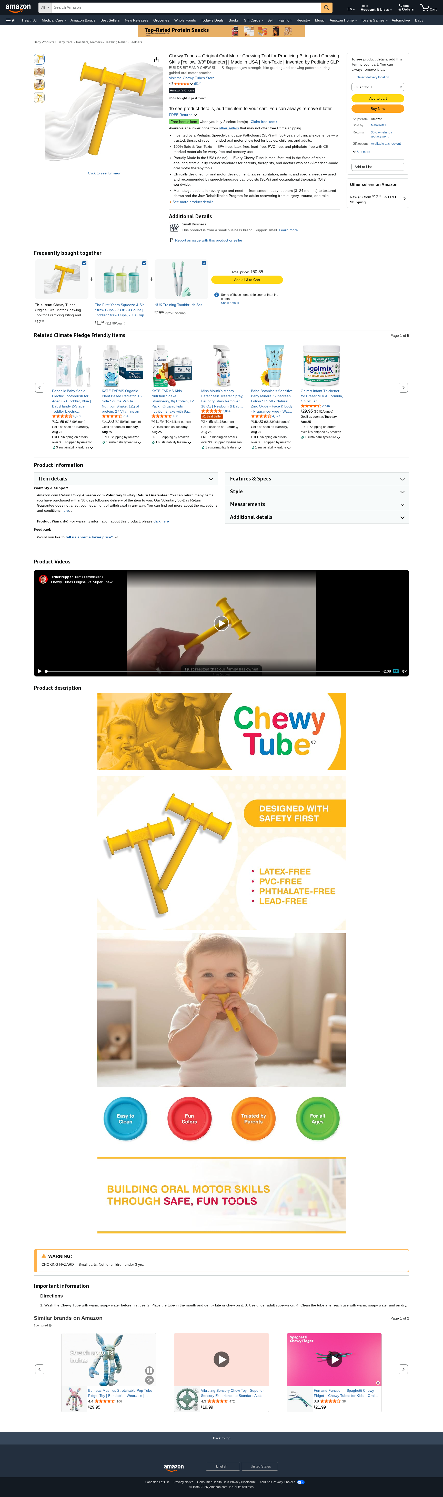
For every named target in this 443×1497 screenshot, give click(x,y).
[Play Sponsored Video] (221, 1359)
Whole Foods (185, 20)
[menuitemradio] (396, 671)
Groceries (161, 20)
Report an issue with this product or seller (208, 240)
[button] (11, 20)
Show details (230, 303)
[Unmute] (404, 671)
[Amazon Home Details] (356, 20)
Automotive (401, 20)
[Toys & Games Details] (387, 20)
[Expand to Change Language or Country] (354, 9)
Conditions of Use (157, 1482)
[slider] (212, 671)
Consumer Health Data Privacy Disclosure (226, 1482)
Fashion (284, 20)
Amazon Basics (83, 20)
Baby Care (65, 42)
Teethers (136, 42)
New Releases (136, 20)
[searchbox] (186, 8)
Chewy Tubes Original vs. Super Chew (82, 582)
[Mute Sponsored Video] (149, 1380)
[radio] (39, 59)
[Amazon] (18, 7)
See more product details (193, 202)
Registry (303, 20)
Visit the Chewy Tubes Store (192, 78)
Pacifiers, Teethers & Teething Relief (101, 42)
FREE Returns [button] (181, 115)
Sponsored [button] (41, 1325)
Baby (419, 20)
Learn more (288, 230)
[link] (121, 279)
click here (161, 521)
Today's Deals (212, 20)
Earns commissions (89, 577)
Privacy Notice (184, 1482)
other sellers (229, 128)
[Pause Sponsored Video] (149, 1371)
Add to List (363, 167)
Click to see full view (104, 173)
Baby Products (44, 42)
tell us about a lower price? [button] (90, 537)
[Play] (38, 671)
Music (320, 20)
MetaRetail (378, 125)
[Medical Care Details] (66, 20)
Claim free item (263, 122)
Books (234, 20)
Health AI (29, 20)
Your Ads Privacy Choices (277, 1482)
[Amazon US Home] (174, 1468)
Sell (270, 20)
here (65, 510)
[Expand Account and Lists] (391, 10)
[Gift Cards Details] (262, 20)
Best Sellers (110, 20)
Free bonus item (183, 122)
